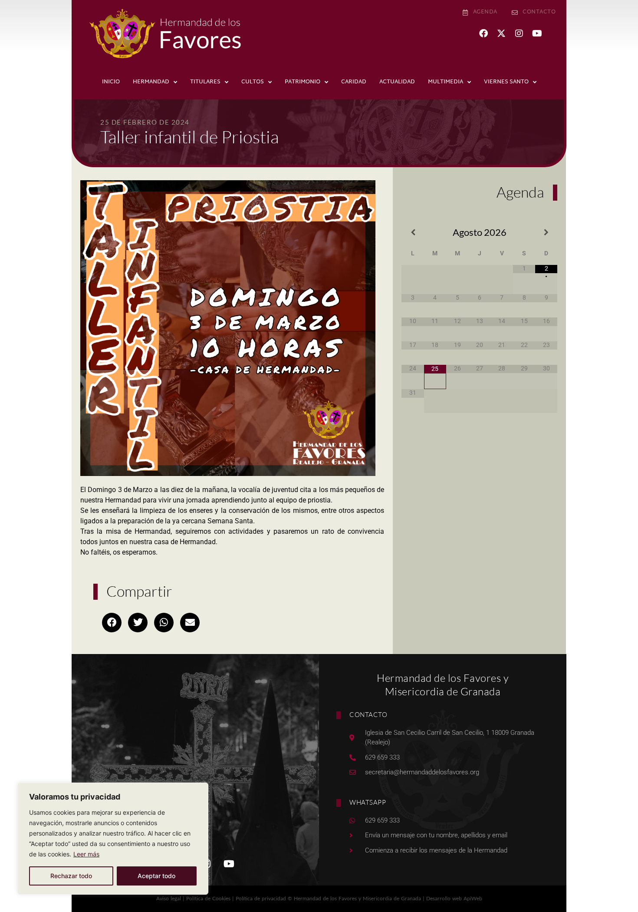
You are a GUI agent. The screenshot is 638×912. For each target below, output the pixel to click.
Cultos (252, 82)
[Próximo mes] (546, 232)
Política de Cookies (208, 898)
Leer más (86, 854)
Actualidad (397, 82)
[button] (112, 622)
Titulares (205, 82)
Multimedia (445, 82)
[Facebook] (483, 33)
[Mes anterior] (412, 232)
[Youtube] (537, 33)
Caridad (353, 82)
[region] (112, 839)
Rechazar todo (71, 875)
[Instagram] (519, 33)
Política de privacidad (261, 898)
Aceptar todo (156, 875)
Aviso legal (168, 898)
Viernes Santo (506, 82)
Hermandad (151, 82)
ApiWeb (473, 898)
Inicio (111, 82)
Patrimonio (302, 82)
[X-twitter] (501, 33)
